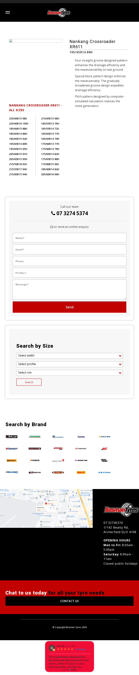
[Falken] (11, 472)
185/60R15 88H (18, 128)
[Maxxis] (58, 472)
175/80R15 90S (50, 164)
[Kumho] (58, 460)
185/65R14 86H (18, 133)
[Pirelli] (81, 472)
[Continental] (11, 460)
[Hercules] (35, 472)
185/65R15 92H (18, 138)
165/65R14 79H (50, 138)
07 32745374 (113, 523)
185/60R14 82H (50, 169)
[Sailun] (104, 437)
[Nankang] (81, 448)
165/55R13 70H (50, 123)
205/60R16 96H (50, 174)
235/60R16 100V (18, 123)
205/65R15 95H (18, 159)
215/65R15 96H (50, 118)
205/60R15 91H (18, 154)
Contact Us (69, 601)
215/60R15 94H (18, 174)
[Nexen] (81, 460)
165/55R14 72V (50, 128)
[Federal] (35, 437)
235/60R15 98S (18, 118)
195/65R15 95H (18, 149)
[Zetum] (104, 472)
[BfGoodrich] (11, 448)
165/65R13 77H (50, 133)
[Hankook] (35, 460)
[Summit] (104, 448)
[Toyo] (104, 460)
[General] (35, 448)
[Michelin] (81, 437)
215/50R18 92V (18, 164)
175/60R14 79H (50, 149)
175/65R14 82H (50, 154)
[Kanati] (58, 437)
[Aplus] (11, 437)
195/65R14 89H (18, 144)
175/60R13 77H (50, 144)
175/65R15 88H (50, 159)
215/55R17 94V (18, 169)
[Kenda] (58, 448)
